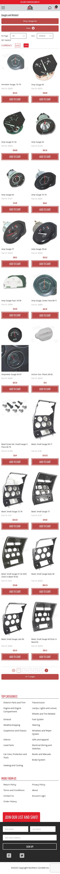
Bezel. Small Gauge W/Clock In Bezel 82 (44, 641)
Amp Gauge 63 (37, 142)
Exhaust (7, 720)
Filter (28, 28)
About (35, 790)
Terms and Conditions (13, 790)
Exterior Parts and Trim (14, 703)
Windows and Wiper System (41, 732)
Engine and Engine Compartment (12, 710)
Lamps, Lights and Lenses (44, 708)
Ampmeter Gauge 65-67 (11, 374)
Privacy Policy (38, 785)
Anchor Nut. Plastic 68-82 (42, 374)
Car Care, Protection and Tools (15, 756)
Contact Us (8, 796)
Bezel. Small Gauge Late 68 (12, 639)
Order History (10, 802)
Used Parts (8, 745)
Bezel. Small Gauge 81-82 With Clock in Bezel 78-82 (14, 576)
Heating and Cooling (13, 766)
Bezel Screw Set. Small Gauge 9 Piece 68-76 (14, 446)
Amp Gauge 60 (37, 84)
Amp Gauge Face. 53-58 (11, 300)
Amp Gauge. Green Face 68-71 (44, 300)
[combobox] (18, 36)
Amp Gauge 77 (7, 249)
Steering (36, 725)
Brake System (38, 760)
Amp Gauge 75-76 (38, 195)
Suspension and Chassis (14, 731)
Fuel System (38, 720)
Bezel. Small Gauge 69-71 (41, 444)
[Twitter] (22, 855)
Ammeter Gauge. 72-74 (11, 84)
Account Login (39, 796)
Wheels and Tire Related (43, 714)
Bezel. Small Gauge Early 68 (42, 574)
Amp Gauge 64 (7, 195)
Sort (32, 36)
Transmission (38, 703)
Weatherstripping (11, 725)
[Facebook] (9, 855)
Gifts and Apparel (40, 740)
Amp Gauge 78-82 (38, 249)
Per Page (4, 36)
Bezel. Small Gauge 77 (40, 511)
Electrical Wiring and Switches (42, 747)
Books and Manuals (41, 754)
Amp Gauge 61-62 (8, 142)
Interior (7, 740)
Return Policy (9, 785)
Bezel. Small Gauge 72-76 (11, 511)
